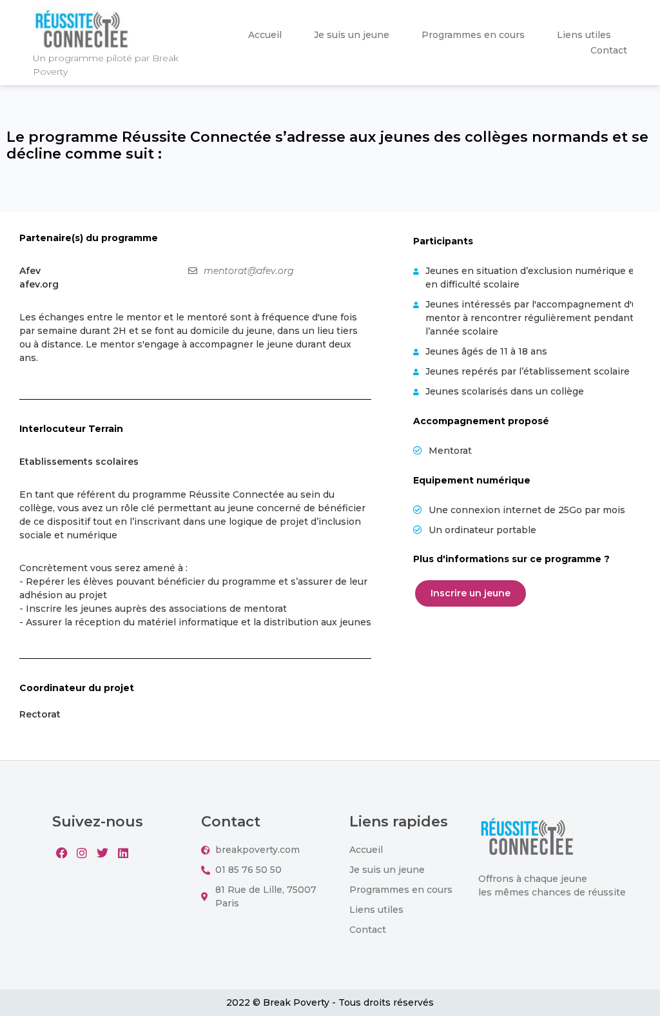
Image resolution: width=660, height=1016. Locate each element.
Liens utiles (584, 35)
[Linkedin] (123, 852)
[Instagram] (82, 852)
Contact (608, 50)
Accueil (265, 35)
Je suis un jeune (351, 35)
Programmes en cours (473, 35)
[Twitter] (102, 852)
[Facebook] (61, 852)
